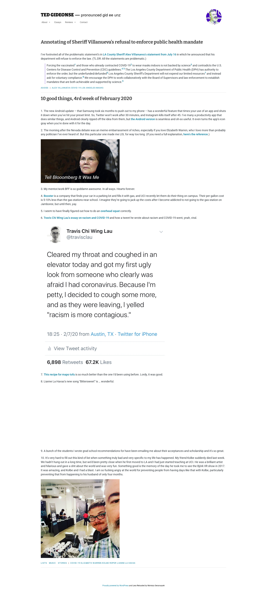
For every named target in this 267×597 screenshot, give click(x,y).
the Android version (143, 119)
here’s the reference (195, 134)
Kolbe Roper (109, 563)
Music (52, 563)
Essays (57, 22)
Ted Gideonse (57, 15)
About (44, 22)
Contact (84, 22)
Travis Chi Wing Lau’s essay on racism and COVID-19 (76, 217)
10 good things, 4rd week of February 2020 (86, 98)
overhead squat (110, 211)
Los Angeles (88, 88)
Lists (44, 563)
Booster (48, 195)
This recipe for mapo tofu (59, 374)
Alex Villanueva (61, 88)
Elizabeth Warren (91, 563)
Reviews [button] (69, 22)
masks (100, 88)
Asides (44, 88)
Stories (62, 563)
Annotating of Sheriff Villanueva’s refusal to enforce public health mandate (122, 42)
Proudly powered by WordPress (115, 585)
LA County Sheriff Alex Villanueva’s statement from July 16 (140, 54)
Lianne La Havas (126, 563)
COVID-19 (76, 88)
